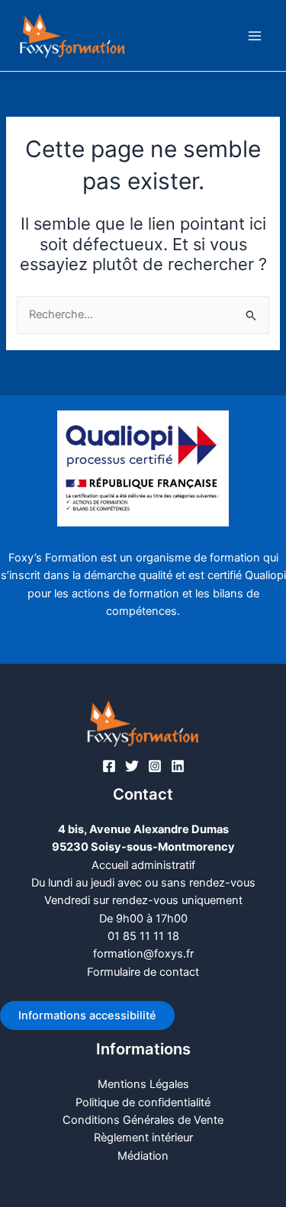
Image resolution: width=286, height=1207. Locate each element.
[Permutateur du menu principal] (255, 36)
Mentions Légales (143, 1084)
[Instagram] (155, 766)
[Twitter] (132, 766)
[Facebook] (109, 766)
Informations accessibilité (87, 1015)
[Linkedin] (178, 766)
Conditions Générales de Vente (143, 1120)
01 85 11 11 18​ (143, 936)
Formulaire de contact (143, 972)
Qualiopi (265, 575)
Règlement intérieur (143, 1137)
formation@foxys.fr (143, 954)
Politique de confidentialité (143, 1102)
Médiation (143, 1156)
